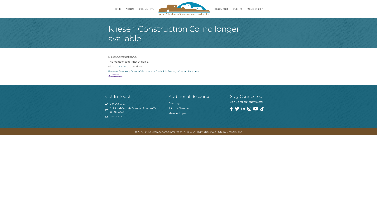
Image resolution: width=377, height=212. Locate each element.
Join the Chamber (179, 108)
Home (117, 9)
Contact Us (184, 71)
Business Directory (119, 71)
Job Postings (170, 71)
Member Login (177, 113)
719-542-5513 (117, 103)
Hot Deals (156, 71)
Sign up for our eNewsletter (246, 102)
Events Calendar (140, 71)
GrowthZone (234, 132)
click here (122, 66)
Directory (174, 103)
